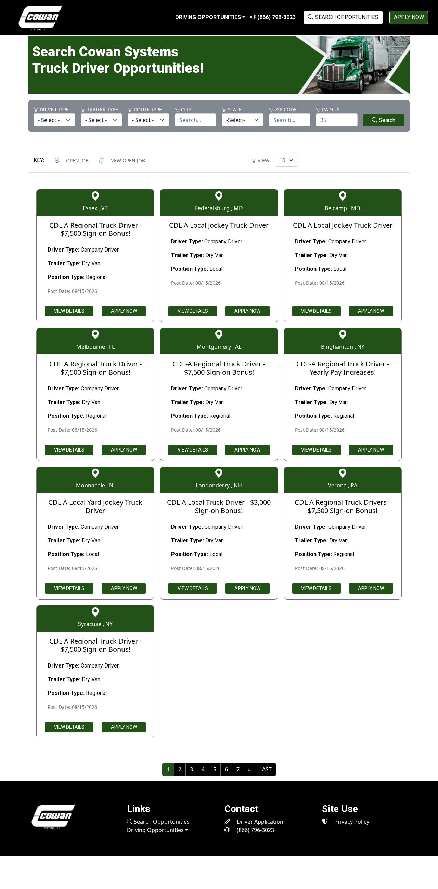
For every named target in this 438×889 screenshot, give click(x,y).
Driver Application (259, 821)
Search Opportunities (161, 821)
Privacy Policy (351, 821)
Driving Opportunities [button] (208, 17)
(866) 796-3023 (276, 17)
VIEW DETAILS (69, 311)
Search (386, 120)
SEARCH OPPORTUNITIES (346, 17)
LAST (265, 769)
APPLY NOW (409, 17)
